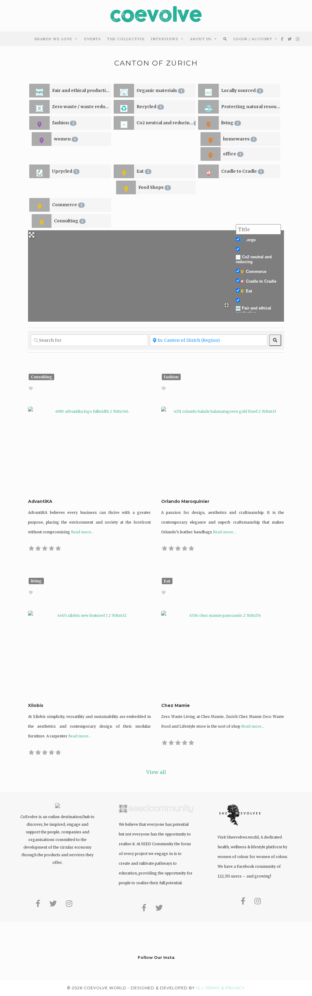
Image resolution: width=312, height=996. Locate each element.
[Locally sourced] (208, 90)
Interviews (164, 39)
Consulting (68, 221)
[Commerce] (39, 205)
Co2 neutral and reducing (166, 122)
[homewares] (210, 139)
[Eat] (124, 171)
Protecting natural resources (250, 106)
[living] (208, 123)
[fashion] (39, 123)
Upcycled (64, 171)
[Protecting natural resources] (208, 107)
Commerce (67, 204)
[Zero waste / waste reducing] (39, 107)
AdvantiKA (40, 501)
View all (156, 772)
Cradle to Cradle (241, 171)
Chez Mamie (175, 705)
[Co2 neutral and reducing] (124, 123)
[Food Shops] (126, 187)
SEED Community (157, 844)
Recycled (148, 106)
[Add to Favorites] (31, 388)
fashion (63, 122)
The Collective (126, 39)
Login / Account (252, 39)
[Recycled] (124, 107)
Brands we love (53, 39)
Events (92, 39)
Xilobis (35, 705)
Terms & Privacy (225, 988)
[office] (210, 154)
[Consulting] (41, 221)
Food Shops (153, 187)
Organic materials (159, 90)
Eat (142, 171)
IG (198, 988)
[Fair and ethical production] (39, 90)
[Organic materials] (124, 90)
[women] (41, 139)
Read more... (82, 532)
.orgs (251, 240)
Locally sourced (241, 90)
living (230, 122)
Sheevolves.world (243, 837)
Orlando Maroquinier (185, 501)
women (65, 139)
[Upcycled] (39, 171)
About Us (201, 39)
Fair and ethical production (81, 90)
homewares (238, 139)
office (232, 154)
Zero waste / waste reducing (81, 106)
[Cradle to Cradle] (208, 171)
